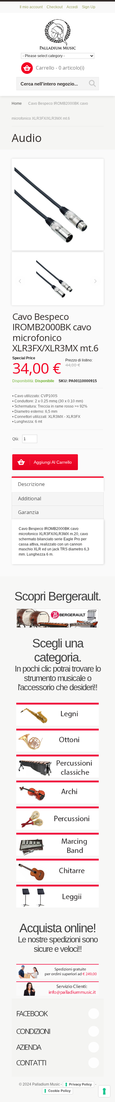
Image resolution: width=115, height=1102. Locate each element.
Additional (29, 498)
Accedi (72, 7)
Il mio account (31, 7)
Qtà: (15, 439)
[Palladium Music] (57, 34)
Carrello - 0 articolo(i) (60, 67)
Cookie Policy (59, 1091)
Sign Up (88, 7)
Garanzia (28, 512)
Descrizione (31, 484)
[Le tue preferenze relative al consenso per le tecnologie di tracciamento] (104, 1091)
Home (17, 103)
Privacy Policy (80, 1084)
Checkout (55, 7)
